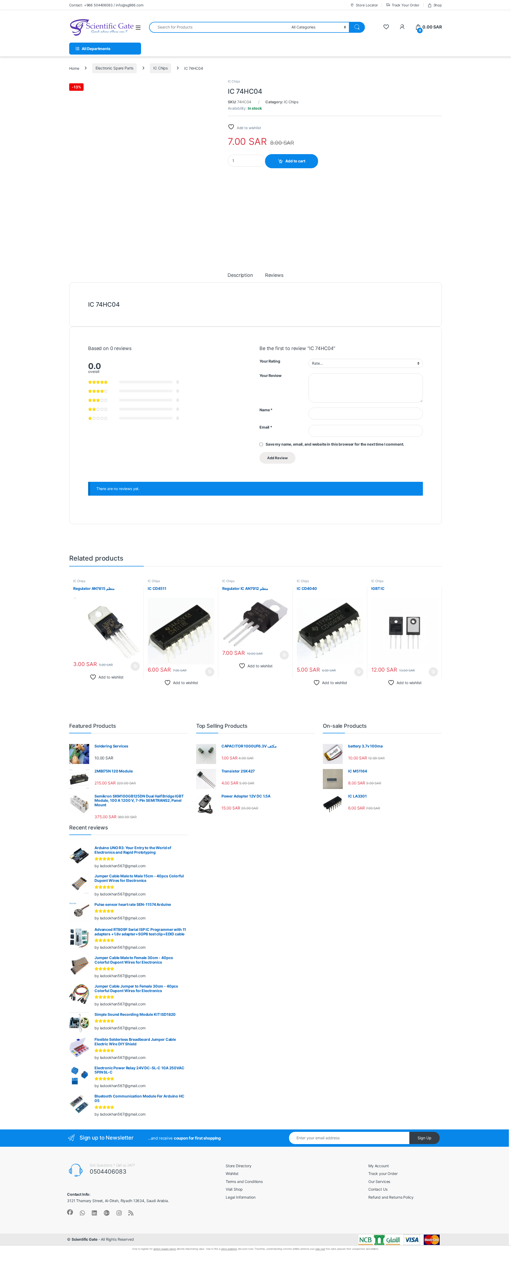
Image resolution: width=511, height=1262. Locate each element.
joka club (320, 1248)
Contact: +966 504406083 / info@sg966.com (106, 5)
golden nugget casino (164, 1248)
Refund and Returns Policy (391, 1197)
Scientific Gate (84, 1239)
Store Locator (367, 5)
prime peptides (229, 1248)
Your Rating (269, 361)
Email (265, 427)
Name (266, 410)
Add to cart (295, 161)
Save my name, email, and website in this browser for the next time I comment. (335, 444)
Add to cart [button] (135, 666)
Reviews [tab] (274, 275)
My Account (378, 1166)
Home (74, 68)
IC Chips (160, 68)
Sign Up (424, 1138)
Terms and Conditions (244, 1181)
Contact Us (378, 1189)
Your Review (270, 375)
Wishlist (232, 1173)
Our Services (379, 1181)
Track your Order (383, 1173)
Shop (438, 5)
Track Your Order (405, 5)
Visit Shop (234, 1189)
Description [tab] (240, 275)
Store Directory (239, 1166)
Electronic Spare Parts (114, 68)
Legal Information (241, 1197)
